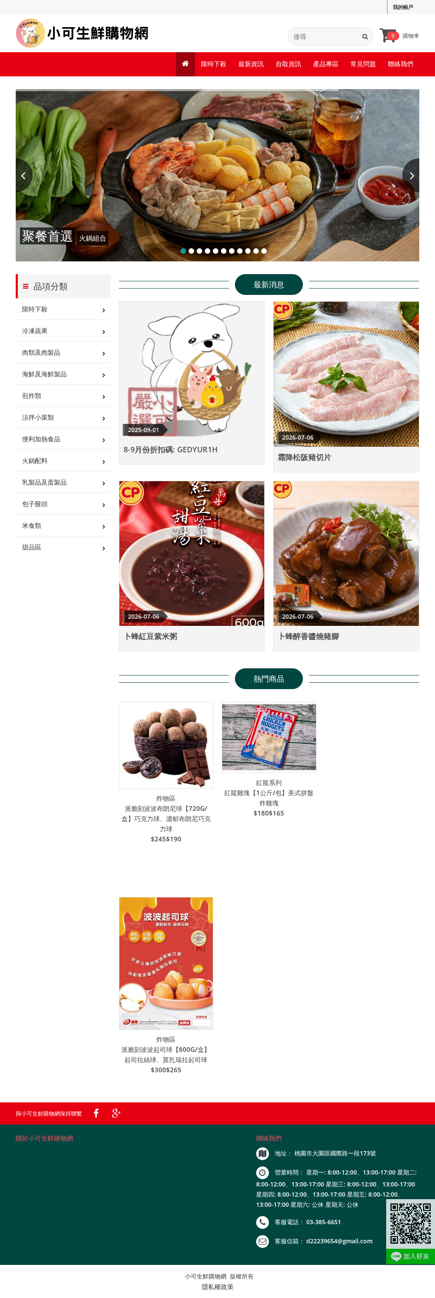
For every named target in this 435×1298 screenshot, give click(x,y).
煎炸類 (31, 395)
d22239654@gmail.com (339, 1241)
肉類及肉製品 (41, 352)
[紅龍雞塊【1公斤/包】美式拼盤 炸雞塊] (269, 737)
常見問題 (363, 63)
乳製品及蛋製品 (44, 482)
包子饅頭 (35, 503)
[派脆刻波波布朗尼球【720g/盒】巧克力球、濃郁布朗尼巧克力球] (166, 745)
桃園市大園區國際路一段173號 (335, 1153)
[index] (83, 33)
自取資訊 (288, 63)
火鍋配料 (35, 460)
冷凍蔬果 (35, 330)
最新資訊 (251, 63)
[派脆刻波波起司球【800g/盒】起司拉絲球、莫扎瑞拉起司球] (166, 963)
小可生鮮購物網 (205, 1276)
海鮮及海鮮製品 (44, 374)
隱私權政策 (218, 1286)
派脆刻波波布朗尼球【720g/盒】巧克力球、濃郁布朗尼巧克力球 (166, 818)
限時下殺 (213, 63)
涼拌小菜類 (38, 417)
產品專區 (326, 63)
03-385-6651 (323, 1222)
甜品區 (31, 547)
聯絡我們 (400, 63)
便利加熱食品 (41, 439)
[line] (410, 1231)
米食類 (31, 525)
